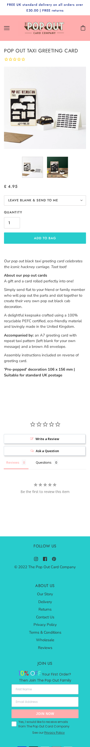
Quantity (13, 212)
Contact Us (45, 617)
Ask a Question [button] (47, 451)
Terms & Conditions (45, 632)
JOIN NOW (45, 714)
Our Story (45, 594)
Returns (45, 609)
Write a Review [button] (47, 439)
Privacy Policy (45, 624)
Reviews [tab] (12, 462)
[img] (36, 559)
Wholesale (45, 639)
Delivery (45, 601)
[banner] (44, 27)
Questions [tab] (44, 462)
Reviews (45, 647)
